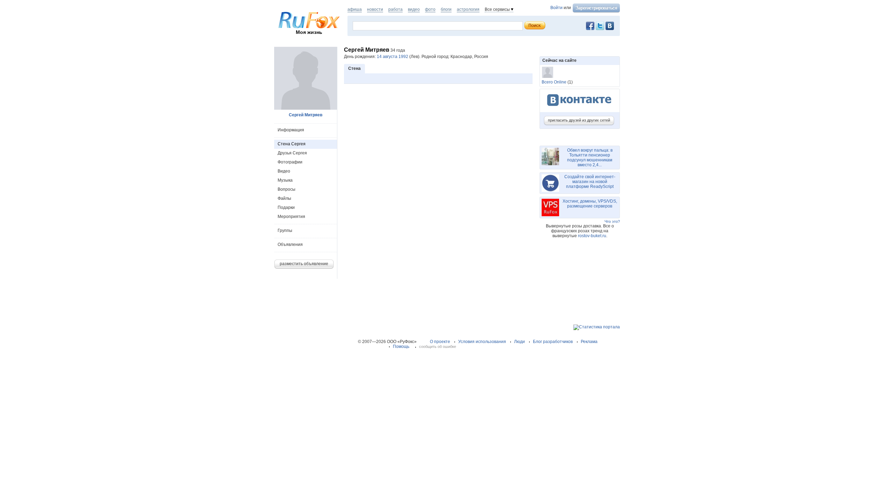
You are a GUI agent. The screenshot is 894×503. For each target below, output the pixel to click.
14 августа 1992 (392, 56)
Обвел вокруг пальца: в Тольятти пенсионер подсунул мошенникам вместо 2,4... (590, 157)
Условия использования (482, 341)
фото (430, 9)
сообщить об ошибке (437, 346)
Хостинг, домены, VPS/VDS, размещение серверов (590, 204)
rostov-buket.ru (592, 235)
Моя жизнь (309, 32)
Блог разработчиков (553, 341)
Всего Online (554, 82)
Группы (285, 230)
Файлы (284, 198)
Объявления (290, 244)
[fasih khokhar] (547, 72)
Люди (519, 341)
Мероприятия (291, 216)
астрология (468, 9)
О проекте (440, 341)
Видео (284, 171)
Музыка (285, 180)
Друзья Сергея (292, 153)
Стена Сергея (292, 143)
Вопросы (286, 189)
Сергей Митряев (305, 114)
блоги (446, 9)
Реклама (589, 341)
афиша (354, 9)
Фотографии (290, 162)
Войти (556, 7)
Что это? (612, 221)
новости (375, 9)
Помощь (401, 346)
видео (414, 9)
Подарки (286, 207)
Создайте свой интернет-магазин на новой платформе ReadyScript (589, 181)
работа (395, 9)
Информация (291, 129)
